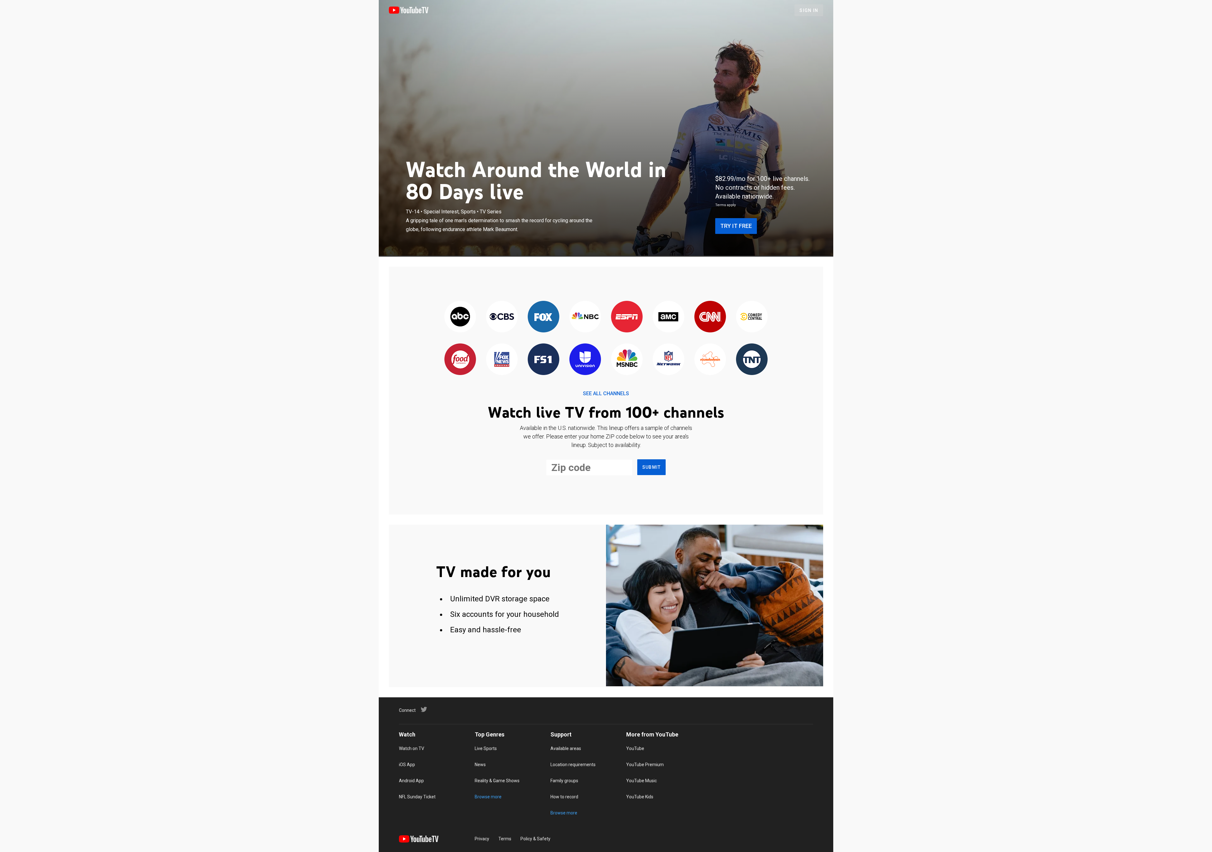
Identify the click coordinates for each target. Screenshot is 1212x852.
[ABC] (460, 317)
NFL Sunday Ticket (417, 796)
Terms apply (725, 205)
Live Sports (486, 748)
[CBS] (502, 317)
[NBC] (585, 317)
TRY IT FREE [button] (736, 226)
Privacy (482, 838)
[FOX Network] (543, 317)
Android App (411, 780)
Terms (504, 838)
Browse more (488, 796)
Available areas (565, 748)
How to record (564, 796)
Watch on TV (411, 748)
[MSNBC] (627, 359)
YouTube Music (641, 780)
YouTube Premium (645, 764)
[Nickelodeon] (710, 359)
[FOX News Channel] (502, 359)
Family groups (564, 780)
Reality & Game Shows (497, 780)
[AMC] (668, 317)
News (480, 764)
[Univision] (585, 359)
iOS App (407, 764)
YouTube (635, 748)
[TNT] (752, 359)
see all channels (606, 393)
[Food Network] (460, 359)
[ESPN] (627, 317)
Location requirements (573, 764)
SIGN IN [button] (808, 10)
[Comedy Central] (752, 317)
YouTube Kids (639, 796)
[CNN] (710, 317)
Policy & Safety (535, 838)
